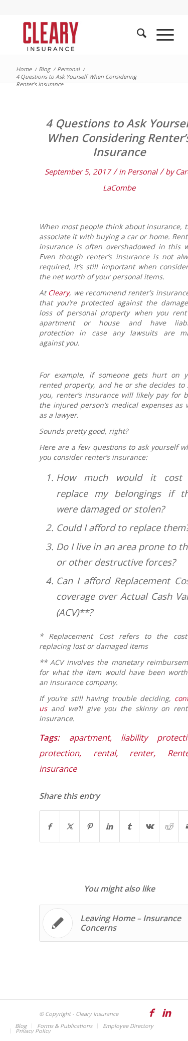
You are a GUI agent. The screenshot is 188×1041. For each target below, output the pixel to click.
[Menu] (160, 35)
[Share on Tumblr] (129, 826)
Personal (142, 171)
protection (59, 753)
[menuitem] (136, 35)
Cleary (58, 292)
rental (104, 753)
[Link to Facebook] (151, 1017)
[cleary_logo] (78, 35)
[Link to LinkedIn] (166, 1017)
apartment (89, 737)
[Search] (136, 35)
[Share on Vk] (149, 826)
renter (141, 753)
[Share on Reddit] (169, 826)
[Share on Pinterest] (89, 826)
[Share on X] (70, 826)
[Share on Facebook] (50, 826)
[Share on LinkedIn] (109, 826)
